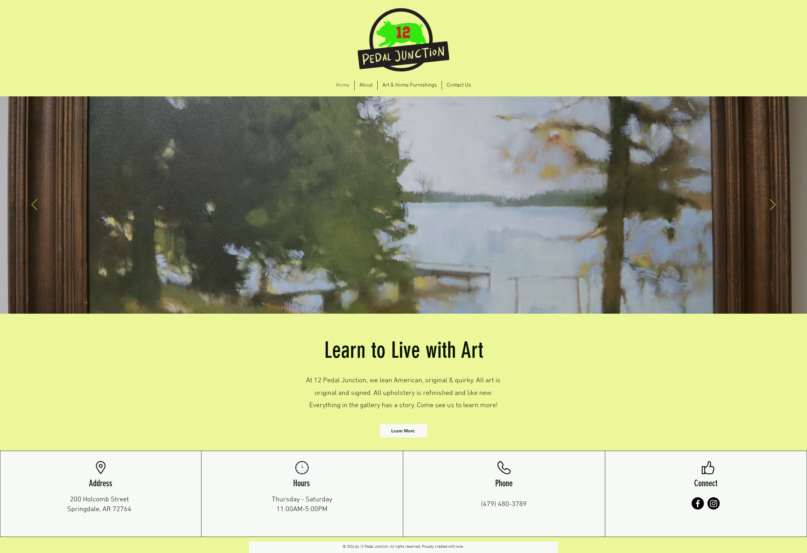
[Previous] (34, 205)
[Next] (772, 205)
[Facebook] (698, 503)
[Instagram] (713, 503)
